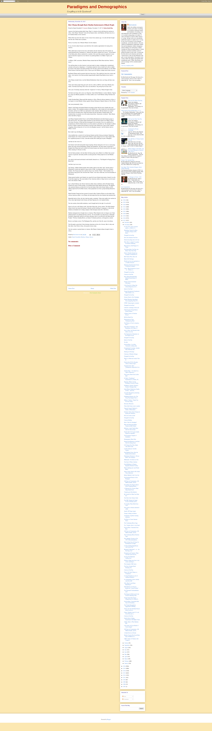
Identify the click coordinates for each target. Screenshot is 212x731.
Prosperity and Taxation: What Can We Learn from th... (131, 553)
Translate (133, 92)
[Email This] (93, 235)
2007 (124, 686)
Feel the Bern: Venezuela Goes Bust (131, 528)
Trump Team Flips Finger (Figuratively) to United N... (131, 598)
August (126, 647)
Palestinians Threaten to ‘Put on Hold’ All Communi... (131, 456)
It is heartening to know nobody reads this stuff (131, 580)
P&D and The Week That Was (135, 100)
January (126, 663)
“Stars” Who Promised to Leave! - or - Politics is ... (132, 269)
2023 (124, 207)
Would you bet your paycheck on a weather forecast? (131, 261)
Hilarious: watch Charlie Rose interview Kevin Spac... (131, 428)
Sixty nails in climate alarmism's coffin (131, 508)
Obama (87, 237)
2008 (124, 684)
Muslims (83, 237)
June (125, 652)
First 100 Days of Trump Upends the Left (136, 139)
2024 (124, 204)
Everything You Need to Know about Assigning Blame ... (131, 485)
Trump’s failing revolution (130, 513)
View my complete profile (127, 65)
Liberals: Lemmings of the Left (131, 307)
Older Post (113, 288)
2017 (124, 220)
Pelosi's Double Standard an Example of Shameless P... (131, 253)
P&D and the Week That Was (135, 119)
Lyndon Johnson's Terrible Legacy (130, 449)
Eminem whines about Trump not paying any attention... (132, 412)
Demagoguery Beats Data (130, 439)
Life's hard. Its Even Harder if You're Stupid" (131, 626)
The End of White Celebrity (130, 462)
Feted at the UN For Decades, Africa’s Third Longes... (131, 362)
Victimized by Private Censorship (133, 129)
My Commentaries (126, 74)
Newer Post (71, 288)
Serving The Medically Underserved (129, 557)
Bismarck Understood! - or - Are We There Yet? (132, 550)
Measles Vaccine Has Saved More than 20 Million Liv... (132, 635)
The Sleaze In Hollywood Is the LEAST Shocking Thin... (131, 594)
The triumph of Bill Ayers (130, 564)
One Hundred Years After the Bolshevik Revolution (131, 453)
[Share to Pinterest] (99, 235)
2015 (124, 668)
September (127, 645)
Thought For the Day (129, 235)
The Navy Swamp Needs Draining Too (130, 566)
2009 (124, 682)
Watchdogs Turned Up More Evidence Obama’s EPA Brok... (130, 231)
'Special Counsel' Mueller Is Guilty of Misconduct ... (130, 408)
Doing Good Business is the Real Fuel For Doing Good (131, 442)
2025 (124, 202)
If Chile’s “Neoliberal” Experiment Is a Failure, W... (131, 378)
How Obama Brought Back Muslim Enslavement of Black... (130, 278)
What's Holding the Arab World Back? (131, 468)
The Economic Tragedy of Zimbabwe (130, 436)
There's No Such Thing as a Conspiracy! (130, 572)
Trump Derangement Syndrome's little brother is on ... (132, 291)
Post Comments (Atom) (95, 293)
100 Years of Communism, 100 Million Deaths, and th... (131, 481)
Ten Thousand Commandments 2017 (131, 591)
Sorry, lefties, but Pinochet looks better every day (132, 331)
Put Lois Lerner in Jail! (129, 415)
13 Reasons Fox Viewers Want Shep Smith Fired (131, 489)
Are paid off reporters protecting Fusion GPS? (131, 393)
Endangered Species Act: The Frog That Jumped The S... (131, 397)
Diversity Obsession (128, 403)
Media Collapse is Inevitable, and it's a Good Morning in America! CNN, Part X (136, 150)
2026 (124, 200)
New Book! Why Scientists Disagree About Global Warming (131, 167)
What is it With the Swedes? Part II (132, 359)
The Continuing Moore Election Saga (131, 535)
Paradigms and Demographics (97, 6)
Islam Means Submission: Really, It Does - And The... (132, 389)
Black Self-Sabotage (129, 259)
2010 (124, 679)
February (126, 661)
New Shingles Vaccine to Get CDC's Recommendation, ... (131, 539)
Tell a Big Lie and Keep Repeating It (129, 583)
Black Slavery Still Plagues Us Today (131, 246)
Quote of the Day (128, 340)
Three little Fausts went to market (132, 406)
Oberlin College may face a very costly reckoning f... (131, 561)
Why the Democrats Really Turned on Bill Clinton (130, 425)
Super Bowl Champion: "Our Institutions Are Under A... (131, 327)
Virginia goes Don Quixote (130, 492)
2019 (124, 216)
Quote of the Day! (128, 289)
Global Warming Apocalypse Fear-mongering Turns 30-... (131, 300)
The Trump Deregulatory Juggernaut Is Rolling (130, 605)
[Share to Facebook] (98, 235)
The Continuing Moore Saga (130, 523)
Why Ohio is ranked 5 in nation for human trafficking (131, 242)
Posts (124, 696)
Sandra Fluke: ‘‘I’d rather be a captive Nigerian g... (131, 371)
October (126, 643)
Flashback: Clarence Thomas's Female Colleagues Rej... (131, 386)
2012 (124, 675)
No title (126, 342)
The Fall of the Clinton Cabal (131, 498)
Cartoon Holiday (128, 420)
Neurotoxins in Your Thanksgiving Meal (129, 320)
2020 (124, 213)
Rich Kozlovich (132, 25)
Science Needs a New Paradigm (131, 297)
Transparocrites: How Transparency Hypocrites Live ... (131, 367)
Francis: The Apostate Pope (127, 160)
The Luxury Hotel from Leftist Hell (131, 375)
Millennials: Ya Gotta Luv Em (131, 459)
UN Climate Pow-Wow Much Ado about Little (131, 445)
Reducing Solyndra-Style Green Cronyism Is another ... (131, 265)
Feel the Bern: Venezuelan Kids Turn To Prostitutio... (131, 602)
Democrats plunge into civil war (131, 240)
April (125, 656)
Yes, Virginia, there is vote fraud (132, 525)
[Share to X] (96, 235)
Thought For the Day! (129, 305)
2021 (124, 211)
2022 (124, 209)
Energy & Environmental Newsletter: (130, 282)
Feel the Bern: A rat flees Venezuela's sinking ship (130, 345)
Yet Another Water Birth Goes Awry (131, 504)
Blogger (109, 719)
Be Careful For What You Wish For (131, 494)
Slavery (91, 237)
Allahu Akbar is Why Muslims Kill (131, 622)
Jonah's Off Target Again (130, 511)
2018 (124, 218)
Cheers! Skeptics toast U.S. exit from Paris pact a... (131, 613)
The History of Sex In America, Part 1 (131, 323)
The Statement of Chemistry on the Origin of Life (131, 334)
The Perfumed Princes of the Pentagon (131, 478)
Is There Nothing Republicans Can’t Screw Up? (131, 546)
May (125, 654)
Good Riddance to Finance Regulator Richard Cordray (131, 464)
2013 (124, 673)
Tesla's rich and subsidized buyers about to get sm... (132, 609)
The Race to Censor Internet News (130, 520)
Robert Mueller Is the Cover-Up (131, 475)
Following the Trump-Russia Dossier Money (131, 310)
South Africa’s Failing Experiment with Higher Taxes (132, 618)
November (127, 224)
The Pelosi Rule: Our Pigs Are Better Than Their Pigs (131, 250)
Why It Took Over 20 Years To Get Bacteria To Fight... (131, 542)
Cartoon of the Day (128, 274)
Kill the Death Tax (128, 317)
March (126, 659)
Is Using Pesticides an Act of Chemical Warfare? (131, 576)
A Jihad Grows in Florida (130, 633)
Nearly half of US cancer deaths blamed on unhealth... (131, 432)
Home (92, 288)
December (127, 222)
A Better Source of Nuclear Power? (130, 314)
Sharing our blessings (129, 351)
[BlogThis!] (94, 235)
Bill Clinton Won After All (130, 256)
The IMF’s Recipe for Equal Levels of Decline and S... (131, 500)
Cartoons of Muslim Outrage (131, 354)
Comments (126, 699)
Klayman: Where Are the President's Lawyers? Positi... (131, 382)
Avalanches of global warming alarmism (131, 516)
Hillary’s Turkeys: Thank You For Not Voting (131, 400)
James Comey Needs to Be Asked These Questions (132, 472)
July (125, 650)
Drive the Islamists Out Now (131, 237)
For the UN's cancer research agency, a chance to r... (131, 227)
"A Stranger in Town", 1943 (134, 177)
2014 (124, 670)
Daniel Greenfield (76, 237)
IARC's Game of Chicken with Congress (131, 639)
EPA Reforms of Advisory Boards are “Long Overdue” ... (132, 587)
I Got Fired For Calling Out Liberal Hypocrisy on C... (130, 285)
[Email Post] (90, 234)
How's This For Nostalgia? (130, 422)
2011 (124, 677)
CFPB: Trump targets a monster (131, 303)
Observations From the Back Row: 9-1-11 (131, 110)
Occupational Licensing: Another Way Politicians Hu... (132, 348)
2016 (124, 666)
